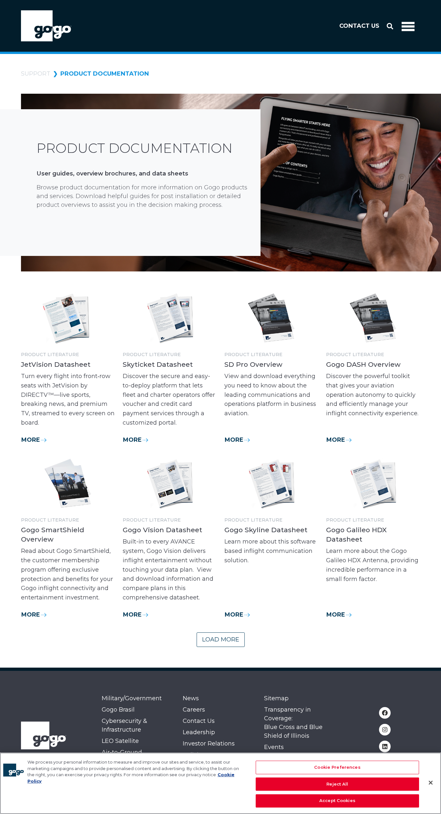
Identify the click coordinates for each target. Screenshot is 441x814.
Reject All (337, 784)
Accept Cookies (337, 800)
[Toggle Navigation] (408, 26)
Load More (220, 639)
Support (35, 73)
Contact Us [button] (359, 25)
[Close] (431, 783)
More (30, 439)
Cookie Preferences (337, 767)
